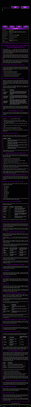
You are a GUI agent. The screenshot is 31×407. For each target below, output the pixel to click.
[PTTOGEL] (6, 7)
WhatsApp (4, 406)
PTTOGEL (11, 49)
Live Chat (27, 406)
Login (19, 406)
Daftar (11, 406)
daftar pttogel (9, 118)
